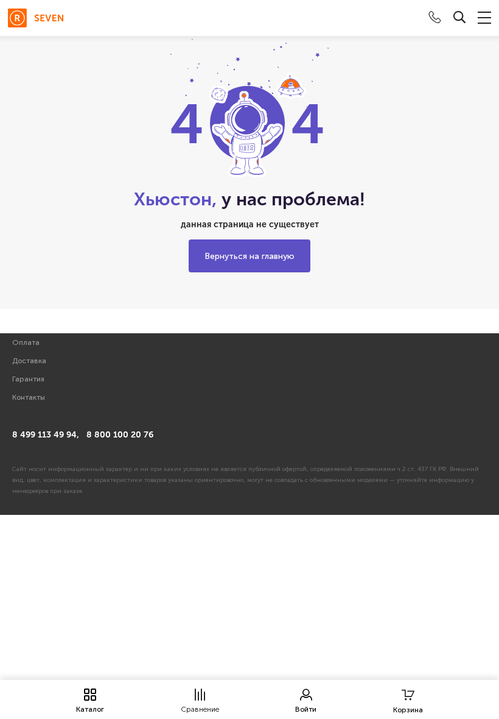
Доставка (29, 360)
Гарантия (28, 379)
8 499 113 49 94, (45, 435)
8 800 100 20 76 (119, 435)
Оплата (26, 342)
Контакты (28, 397)
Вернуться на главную (249, 256)
